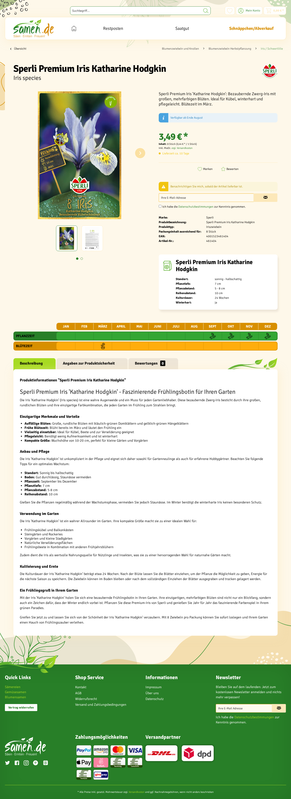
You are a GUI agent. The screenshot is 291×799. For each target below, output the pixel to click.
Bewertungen (149, 363)
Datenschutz (155, 699)
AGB (78, 693)
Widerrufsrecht (86, 699)
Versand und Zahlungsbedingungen (100, 705)
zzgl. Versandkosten (182, 148)
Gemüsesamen (15, 692)
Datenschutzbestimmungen (195, 206)
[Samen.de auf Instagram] (26, 763)
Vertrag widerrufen (21, 707)
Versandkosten (136, 792)
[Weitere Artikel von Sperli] (270, 70)
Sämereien (12, 687)
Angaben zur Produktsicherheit (89, 363)
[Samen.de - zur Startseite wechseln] (33, 28)
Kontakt (80, 687)
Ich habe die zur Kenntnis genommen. (204, 206)
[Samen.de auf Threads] (47, 763)
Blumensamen (15, 697)
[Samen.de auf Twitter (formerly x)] (7, 763)
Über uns (152, 693)
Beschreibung (31, 363)
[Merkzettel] (230, 10)
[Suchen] (206, 10)
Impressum (154, 687)
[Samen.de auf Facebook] (16, 763)
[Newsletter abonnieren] (279, 708)
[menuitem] (140, 10)
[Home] (74, 28)
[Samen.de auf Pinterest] (35, 763)
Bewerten (232, 169)
